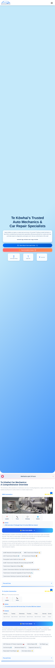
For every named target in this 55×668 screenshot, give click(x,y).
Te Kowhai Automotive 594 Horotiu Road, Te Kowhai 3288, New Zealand (23, 606)
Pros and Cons (7, 583)
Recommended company (27, 250)
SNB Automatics (7, 494)
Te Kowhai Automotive (9, 591)
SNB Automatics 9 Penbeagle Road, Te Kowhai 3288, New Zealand (21, 525)
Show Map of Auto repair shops (27, 245)
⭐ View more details (26, 530)
